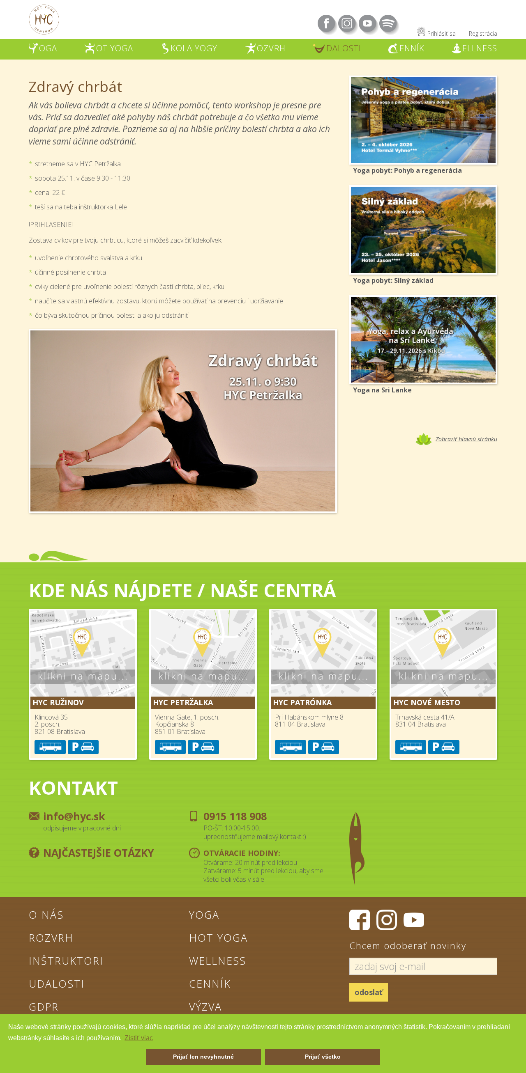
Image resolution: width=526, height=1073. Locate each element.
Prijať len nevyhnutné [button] (203, 1056)
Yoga (204, 915)
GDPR (44, 1006)
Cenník (210, 983)
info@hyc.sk (74, 816)
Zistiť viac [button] (139, 1037)
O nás (46, 915)
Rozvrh (51, 938)
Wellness (217, 961)
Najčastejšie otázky (98, 853)
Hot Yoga (218, 938)
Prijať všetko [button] (323, 1056)
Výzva (205, 1006)
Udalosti (57, 983)
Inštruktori (66, 961)
